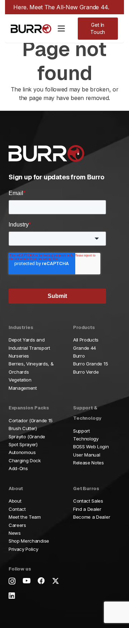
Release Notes (88, 462)
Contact (17, 509)
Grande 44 (84, 348)
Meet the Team (25, 517)
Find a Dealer (87, 509)
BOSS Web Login (91, 446)
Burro (79, 356)
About (15, 501)
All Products (86, 340)
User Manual (86, 455)
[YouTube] (27, 580)
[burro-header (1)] (31, 28)
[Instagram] (12, 581)
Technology (86, 439)
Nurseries (19, 356)
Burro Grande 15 (90, 364)
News (15, 533)
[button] (61, 29)
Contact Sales (88, 501)
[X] (55, 581)
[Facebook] (41, 580)
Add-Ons (18, 468)
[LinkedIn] (12, 595)
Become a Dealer (91, 517)
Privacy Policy (23, 549)
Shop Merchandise (29, 541)
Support (81, 431)
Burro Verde (86, 372)
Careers (17, 525)
